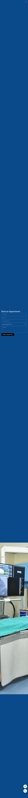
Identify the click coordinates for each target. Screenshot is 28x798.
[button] (26, 1)
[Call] (25, 791)
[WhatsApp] (25, 786)
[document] (14, 399)
